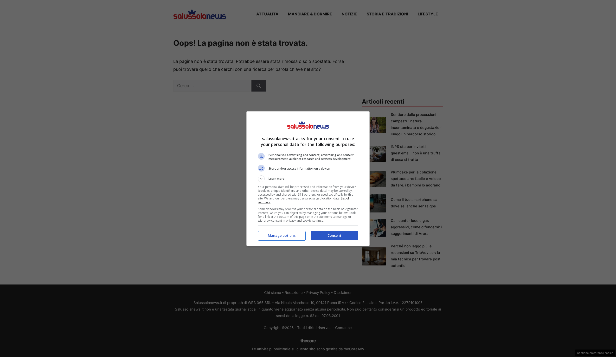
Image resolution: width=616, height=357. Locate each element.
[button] (308, 178)
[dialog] (308, 178)
